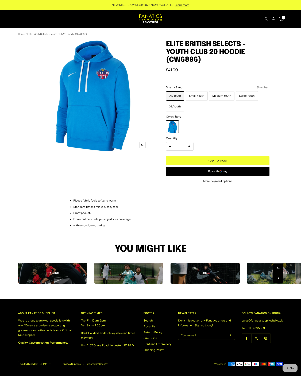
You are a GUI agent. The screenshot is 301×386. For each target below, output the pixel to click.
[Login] (273, 18)
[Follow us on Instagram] (266, 338)
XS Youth (175, 95)
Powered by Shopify (96, 363)
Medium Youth (221, 95)
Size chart (263, 87)
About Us (149, 326)
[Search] (266, 19)
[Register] (229, 335)
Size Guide (150, 338)
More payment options (217, 181)
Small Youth (196, 95)
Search (148, 320)
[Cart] (281, 19)
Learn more (182, 5)
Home (21, 34)
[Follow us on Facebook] (246, 338)
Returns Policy (153, 332)
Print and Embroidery (157, 344)
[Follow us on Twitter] (256, 338)
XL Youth (175, 106)
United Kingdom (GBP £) (34, 363)
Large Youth (247, 95)
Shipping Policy (154, 350)
